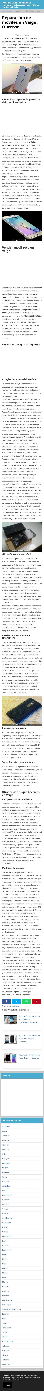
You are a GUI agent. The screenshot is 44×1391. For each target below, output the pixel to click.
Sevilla (4, 1318)
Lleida (4, 1259)
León (4, 1254)
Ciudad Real (7, 1195)
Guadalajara (7, 1218)
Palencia (5, 1295)
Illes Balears (7, 1236)
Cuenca (5, 1204)
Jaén (4, 1241)
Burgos (5, 1167)
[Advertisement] (22, 120)
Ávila (4, 1154)
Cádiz (4, 1177)
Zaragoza (6, 1364)
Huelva (5, 1227)
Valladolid (6, 1350)
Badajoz (5, 1158)
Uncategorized (8, 1341)
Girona (5, 1209)
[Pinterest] (36, 1001)
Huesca (5, 1232)
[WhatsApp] (26, 1001)
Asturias (5, 1149)
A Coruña (6, 1126)
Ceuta (4, 1190)
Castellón (6, 1186)
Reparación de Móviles (16, 2)
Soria (4, 1323)
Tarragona (6, 1327)
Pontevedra (7, 1300)
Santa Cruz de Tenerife (11, 1309)
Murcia (5, 1282)
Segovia (5, 1314)
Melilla (4, 1277)
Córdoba (5, 1200)
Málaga (5, 1273)
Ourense (9, 11)
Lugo (4, 1263)
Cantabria (6, 1181)
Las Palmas (6, 1250)
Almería (5, 1145)
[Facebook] (6, 1001)
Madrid (5, 1268)
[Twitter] (16, 1001)
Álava (4, 1131)
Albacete (5, 1136)
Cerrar (8, 1385)
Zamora (5, 1359)
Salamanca (6, 1305)
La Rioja (5, 1245)
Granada (5, 1213)
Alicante (5, 1140)
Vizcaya (5, 1355)
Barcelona (6, 1163)
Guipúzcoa (6, 1222)
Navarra (5, 1286)
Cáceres (5, 1172)
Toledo (5, 1337)
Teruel (4, 1332)
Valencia (5, 1346)
